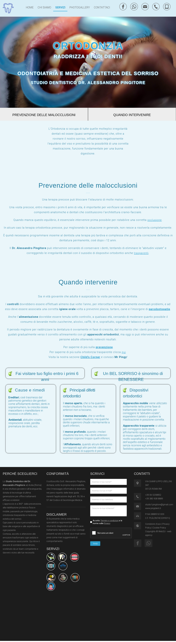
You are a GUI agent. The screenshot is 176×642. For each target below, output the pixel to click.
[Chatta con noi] (134, 6)
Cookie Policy (159, 527)
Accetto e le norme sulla (107, 522)
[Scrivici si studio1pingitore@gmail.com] (145, 6)
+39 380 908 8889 (154, 498)
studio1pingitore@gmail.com (159, 504)
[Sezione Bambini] (75, 577)
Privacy (107, 523)
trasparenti (141, 253)
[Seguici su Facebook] (123, 6)
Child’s (85, 357)
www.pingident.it (153, 508)
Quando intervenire (132, 115)
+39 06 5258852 (153, 495)
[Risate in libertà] (50, 586)
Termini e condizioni (110, 520)
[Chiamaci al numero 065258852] (156, 6)
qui (124, 352)
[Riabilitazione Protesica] (74, 557)
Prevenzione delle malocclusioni (43, 115)
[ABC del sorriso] (63, 577)
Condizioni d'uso (153, 524)
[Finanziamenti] (50, 577)
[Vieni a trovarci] (139, 483)
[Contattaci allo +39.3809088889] (139, 496)
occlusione (154, 220)
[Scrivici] (139, 506)
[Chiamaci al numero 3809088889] (166, 6)
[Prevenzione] (50, 557)
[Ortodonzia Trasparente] (50, 566)
